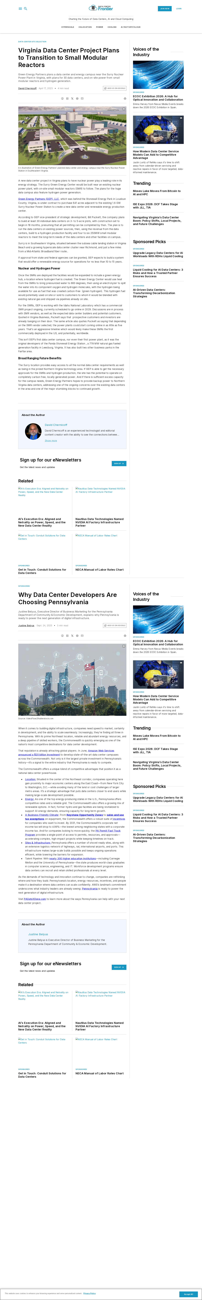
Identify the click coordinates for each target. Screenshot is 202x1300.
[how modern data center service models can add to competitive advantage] (158, 130)
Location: (30, 779)
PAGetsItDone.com (35, 899)
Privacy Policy (89, 1293)
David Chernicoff (27, 88)
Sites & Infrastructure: (38, 842)
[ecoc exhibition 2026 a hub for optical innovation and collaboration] (158, 75)
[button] (20, 9)
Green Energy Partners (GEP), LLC (38, 198)
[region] (101, 1294)
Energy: (29, 799)
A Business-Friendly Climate (41, 814)
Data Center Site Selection (32, 42)
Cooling (112, 27)
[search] (25, 9)
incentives (118, 818)
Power (99, 27)
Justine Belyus (26, 625)
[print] (125, 98)
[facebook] (62, 98)
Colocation (85, 27)
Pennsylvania (90, 888)
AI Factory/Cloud (131, 27)
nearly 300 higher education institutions (72, 858)
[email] (82, 98)
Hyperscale (67, 27)
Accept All (188, 1294)
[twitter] (72, 98)
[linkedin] (67, 98)
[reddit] (77, 98)
